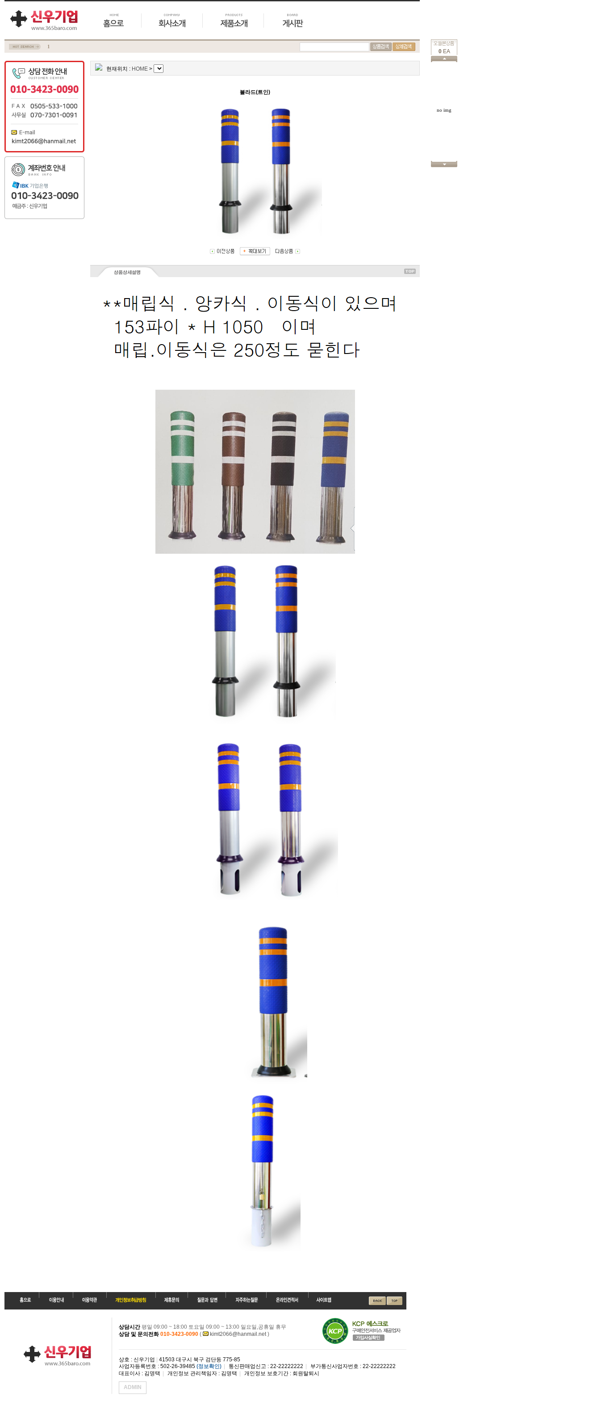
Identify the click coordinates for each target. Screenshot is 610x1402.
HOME (140, 69)
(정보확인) (208, 1366)
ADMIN (133, 1387)
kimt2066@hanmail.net (238, 1334)
